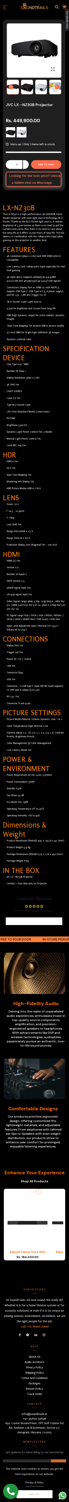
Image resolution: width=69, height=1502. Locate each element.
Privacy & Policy (34, 1482)
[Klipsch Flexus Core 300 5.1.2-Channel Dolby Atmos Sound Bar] (27, 1224)
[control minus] (9, 164)
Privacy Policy (34, 1367)
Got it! (35, 1494)
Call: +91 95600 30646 (34, 1326)
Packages (34, 1383)
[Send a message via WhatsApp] (62, 1495)
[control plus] (26, 164)
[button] (27, 87)
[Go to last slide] (11, 87)
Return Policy (34, 1388)
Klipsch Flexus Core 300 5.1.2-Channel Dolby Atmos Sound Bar (27, 1252)
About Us (34, 1356)
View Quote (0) (67, 20)
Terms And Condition (34, 1378)
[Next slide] (57, 87)
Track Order (34, 1394)
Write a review (34, 921)
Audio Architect (34, 1362)
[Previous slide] (30, 1191)
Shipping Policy (34, 1372)
